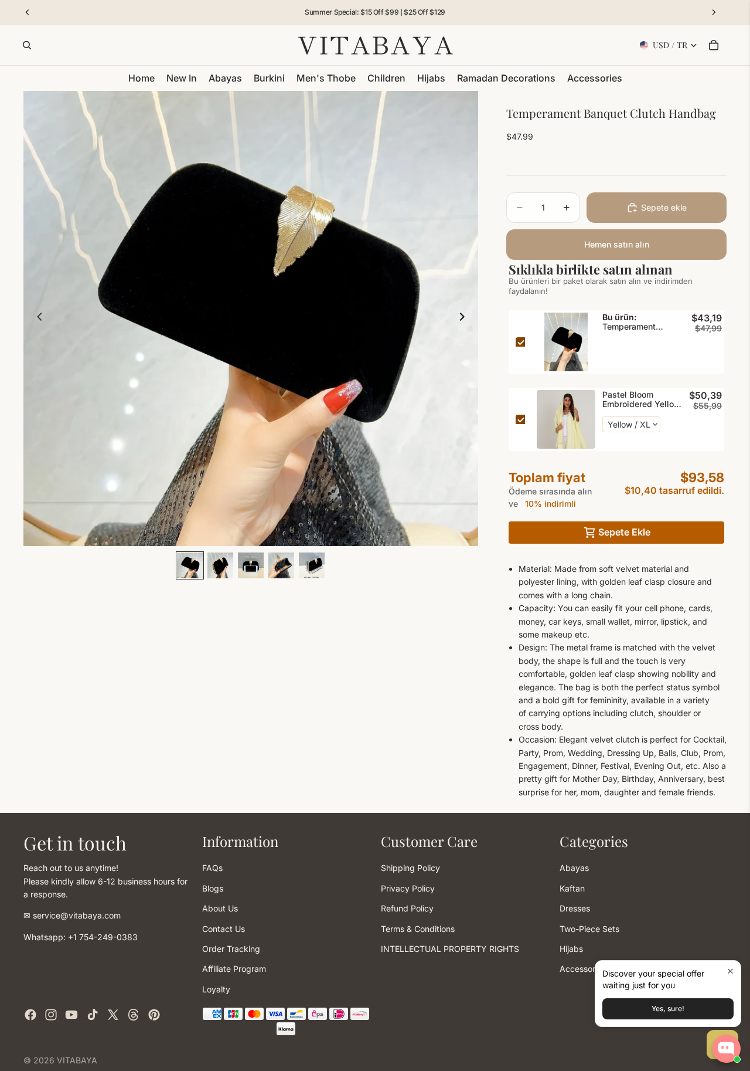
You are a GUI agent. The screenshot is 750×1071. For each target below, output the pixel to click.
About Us (220, 908)
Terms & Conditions (418, 929)
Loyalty (216, 989)
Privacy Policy (408, 888)
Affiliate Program (234, 969)
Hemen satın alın (616, 244)
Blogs (212, 888)
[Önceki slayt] (36, 318)
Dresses (575, 908)
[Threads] (134, 1015)
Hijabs (571, 949)
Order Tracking (231, 949)
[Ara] (27, 45)
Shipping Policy (410, 868)
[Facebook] (30, 1015)
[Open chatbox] (726, 1049)
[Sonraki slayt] (465, 318)
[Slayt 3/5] (251, 565)
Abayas (574, 868)
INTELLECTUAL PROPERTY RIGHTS (450, 949)
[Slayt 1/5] (190, 565)
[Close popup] (730, 971)
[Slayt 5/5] (312, 565)
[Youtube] (71, 1015)
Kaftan (572, 888)
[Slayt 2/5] (220, 565)
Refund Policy (407, 908)
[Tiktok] (93, 1015)
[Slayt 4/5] (281, 565)
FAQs (212, 868)
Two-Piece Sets (589, 929)
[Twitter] (113, 1015)
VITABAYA (77, 1060)
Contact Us (223, 929)
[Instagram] (51, 1015)
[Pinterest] (154, 1015)
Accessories (583, 969)
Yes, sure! (668, 1008)
